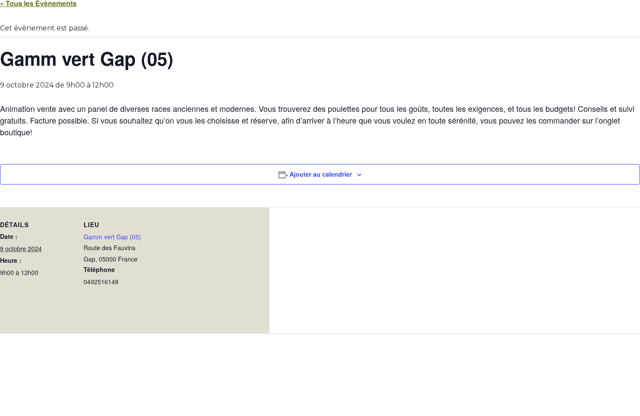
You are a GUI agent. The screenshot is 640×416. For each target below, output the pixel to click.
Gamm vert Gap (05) (112, 236)
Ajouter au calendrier (321, 174)
